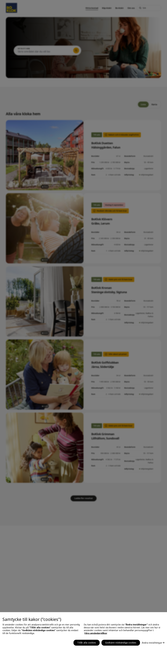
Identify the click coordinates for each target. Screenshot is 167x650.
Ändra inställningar (152, 642)
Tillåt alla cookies (86, 642)
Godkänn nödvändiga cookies (120, 642)
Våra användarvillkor (95, 633)
